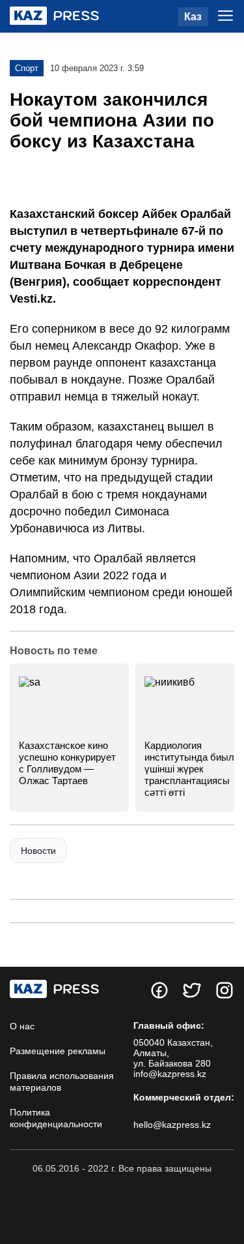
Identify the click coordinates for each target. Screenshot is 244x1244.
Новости (38, 850)
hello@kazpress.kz (172, 1124)
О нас (22, 1026)
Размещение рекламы (57, 1051)
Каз (193, 16)
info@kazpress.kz (169, 1074)
